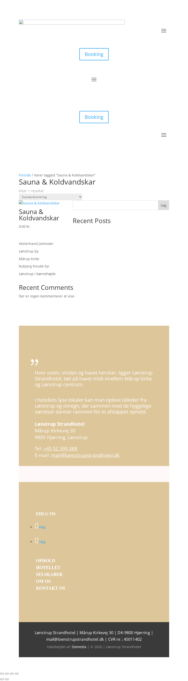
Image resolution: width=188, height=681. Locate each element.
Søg (163, 205)
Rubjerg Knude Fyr (34, 266)
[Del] (12, 673)
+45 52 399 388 (60, 448)
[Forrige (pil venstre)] (2, 679)
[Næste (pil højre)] (7, 679)
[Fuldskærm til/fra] (7, 673)
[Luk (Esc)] (17, 673)
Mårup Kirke (29, 258)
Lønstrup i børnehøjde (37, 273)
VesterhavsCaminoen (36, 243)
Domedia (79, 646)
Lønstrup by (28, 251)
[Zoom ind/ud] (2, 673)
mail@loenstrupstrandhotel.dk (85, 455)
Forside (25, 175)
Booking (94, 54)
